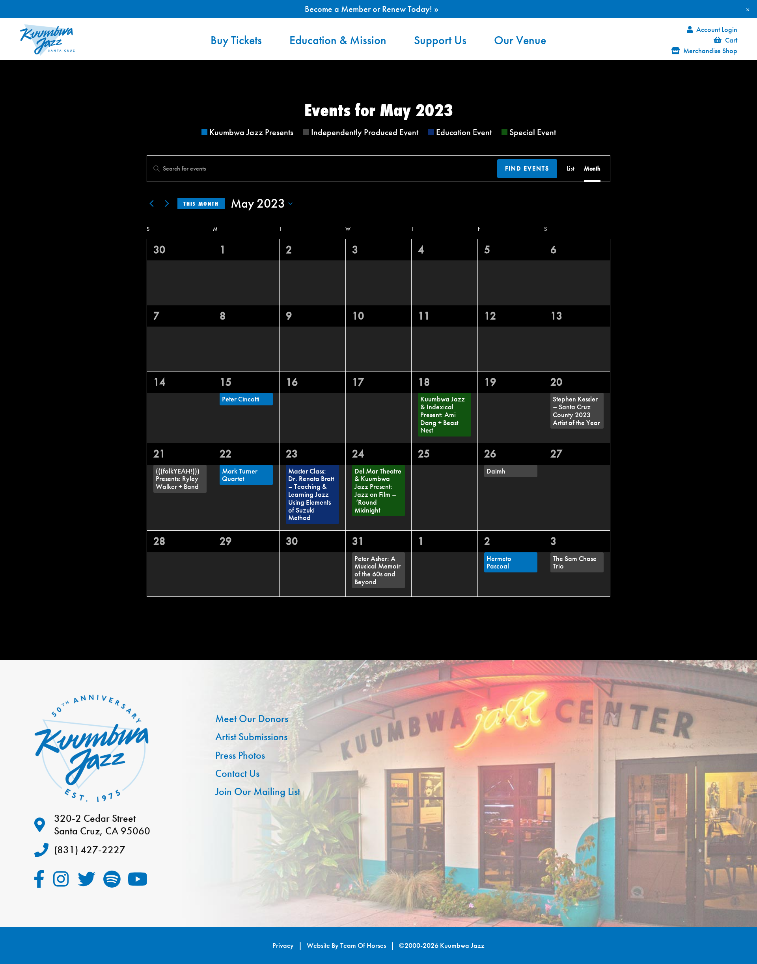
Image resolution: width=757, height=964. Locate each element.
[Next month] (167, 203)
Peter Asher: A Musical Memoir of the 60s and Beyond (377, 570)
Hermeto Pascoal (499, 562)
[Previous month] (151, 203)
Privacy (283, 945)
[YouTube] (138, 879)
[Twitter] (86, 879)
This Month (201, 204)
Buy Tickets (236, 40)
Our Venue (520, 40)
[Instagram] (61, 879)
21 (159, 454)
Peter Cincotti (240, 398)
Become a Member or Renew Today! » (371, 9)
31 (358, 541)
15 (225, 382)
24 (358, 454)
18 (424, 382)
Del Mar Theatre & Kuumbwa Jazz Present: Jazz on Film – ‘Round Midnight (377, 490)
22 (225, 454)
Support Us (440, 40)
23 (292, 454)
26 (490, 454)
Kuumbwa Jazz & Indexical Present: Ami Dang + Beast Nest (442, 414)
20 (556, 382)
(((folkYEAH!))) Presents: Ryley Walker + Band (178, 478)
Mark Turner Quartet (239, 474)
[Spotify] (112, 879)
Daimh (496, 470)
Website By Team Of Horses (346, 945)
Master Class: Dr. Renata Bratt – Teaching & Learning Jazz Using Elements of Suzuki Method (311, 494)
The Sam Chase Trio (575, 562)
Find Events (527, 168)
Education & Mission (337, 40)
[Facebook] (39, 879)
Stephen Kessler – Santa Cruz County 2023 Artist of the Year (576, 410)
